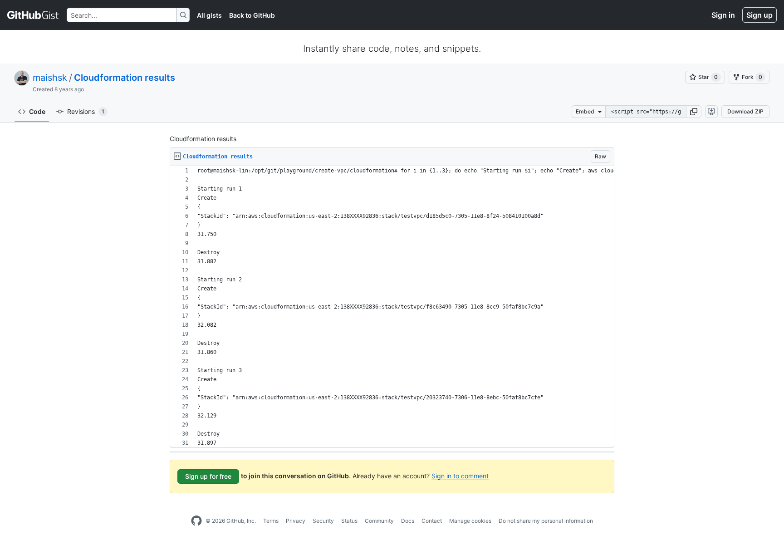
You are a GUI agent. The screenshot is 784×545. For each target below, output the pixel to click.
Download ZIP (745, 111)
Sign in (723, 15)
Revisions (85, 111)
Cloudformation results (124, 77)
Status (349, 520)
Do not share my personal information (546, 520)
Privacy (295, 520)
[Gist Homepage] (33, 15)
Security (323, 520)
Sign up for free (208, 476)
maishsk (50, 77)
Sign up (759, 15)
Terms (271, 520)
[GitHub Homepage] (196, 521)
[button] (693, 111)
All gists (209, 15)
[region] (392, 307)
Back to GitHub (252, 15)
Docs (407, 520)
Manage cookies (470, 520)
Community (379, 520)
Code (37, 111)
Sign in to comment (460, 476)
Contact (431, 520)
